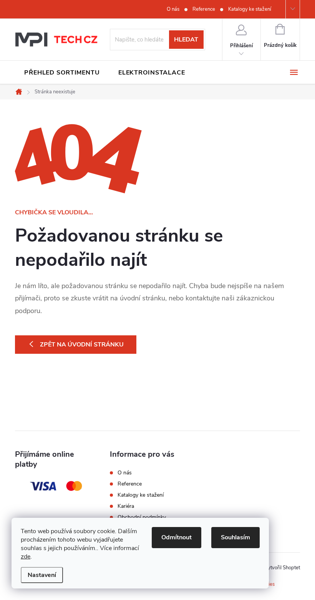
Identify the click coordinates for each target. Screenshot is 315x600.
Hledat (186, 39)
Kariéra (126, 506)
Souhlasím (235, 537)
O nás (173, 9)
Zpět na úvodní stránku (82, 344)
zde (25, 556)
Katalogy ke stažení (249, 9)
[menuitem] (62, 73)
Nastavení (42, 575)
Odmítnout (176, 537)
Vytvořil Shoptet (282, 567)
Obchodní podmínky (142, 517)
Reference (203, 9)
